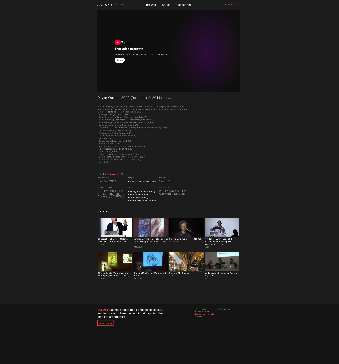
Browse (151, 5)
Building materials (137, 191)
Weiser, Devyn (149, 181)
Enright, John (134, 181)
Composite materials (138, 194)
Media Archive (231, 4)
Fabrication (141, 197)
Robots (152, 200)
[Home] (110, 8)
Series (166, 5)
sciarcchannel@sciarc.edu (203, 314)
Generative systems (137, 200)
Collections (183, 5)
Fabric (131, 197)
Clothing (151, 191)
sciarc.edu (104, 323)
